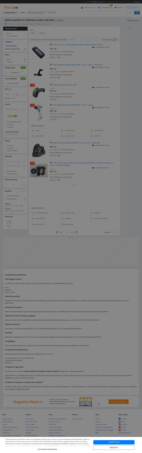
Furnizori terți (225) (82, 444)
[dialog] (71, 445)
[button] (48, 448)
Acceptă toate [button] (113, 442)
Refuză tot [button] (114, 448)
